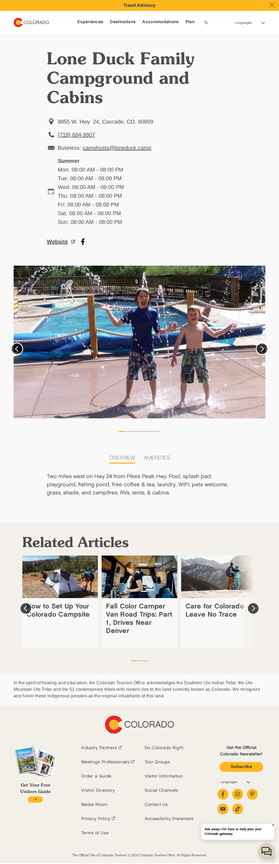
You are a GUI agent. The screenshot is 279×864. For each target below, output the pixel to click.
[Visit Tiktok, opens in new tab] (237, 808)
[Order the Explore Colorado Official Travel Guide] (35, 799)
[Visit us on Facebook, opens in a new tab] (83, 241)
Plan (190, 22)
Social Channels (161, 790)
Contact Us (156, 805)
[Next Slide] (262, 349)
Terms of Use (94, 833)
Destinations (122, 22)
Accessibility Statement (169, 819)
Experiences (90, 22)
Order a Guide (96, 776)
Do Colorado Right (164, 748)
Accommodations (160, 22)
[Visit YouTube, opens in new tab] (222, 808)
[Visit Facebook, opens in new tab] (222, 794)
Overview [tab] (122, 457)
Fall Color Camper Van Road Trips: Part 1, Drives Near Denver (139, 618)
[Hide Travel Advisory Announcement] (272, 5)
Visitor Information (164, 776)
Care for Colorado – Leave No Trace (218, 610)
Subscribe (241, 767)
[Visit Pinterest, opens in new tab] (252, 794)
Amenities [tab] (157, 457)
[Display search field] (206, 22)
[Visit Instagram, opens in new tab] (237, 794)
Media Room (94, 805)
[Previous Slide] (17, 349)
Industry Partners (99, 748)
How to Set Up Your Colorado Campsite (58, 610)
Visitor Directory (98, 790)
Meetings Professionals (105, 762)
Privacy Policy (95, 819)
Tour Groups (157, 762)
